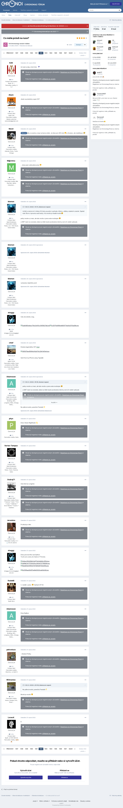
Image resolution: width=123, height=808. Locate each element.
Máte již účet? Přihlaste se (99, 4)
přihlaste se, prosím (48, 79)
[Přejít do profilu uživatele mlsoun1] (94, 42)
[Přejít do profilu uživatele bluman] (11, 208)
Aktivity (15, 10)
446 (12, 597)
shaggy (11, 313)
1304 (50, 53)
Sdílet (70, 44)
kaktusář (115, 47)
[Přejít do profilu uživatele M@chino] (11, 167)
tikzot (11, 129)
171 (12, 435)
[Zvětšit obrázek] (35, 325)
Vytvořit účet (116, 4)
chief (11, 343)
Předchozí (9, 53)
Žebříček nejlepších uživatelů (60, 15)
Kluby (3, 15)
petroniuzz (11, 650)
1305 (55, 53)
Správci (32, 15)
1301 (36, 53)
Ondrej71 (11, 480)
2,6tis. (12, 462)
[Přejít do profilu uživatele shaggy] (11, 319)
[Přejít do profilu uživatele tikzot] (11, 135)
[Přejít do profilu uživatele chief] (11, 349)
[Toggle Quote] (23, 207)
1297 (16, 53)
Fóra (9, 15)
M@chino (11, 161)
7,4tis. (12, 696)
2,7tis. (12, 329)
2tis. (12, 218)
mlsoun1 (99, 40)
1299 (26, 53)
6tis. (12, 79)
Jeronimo (11, 520)
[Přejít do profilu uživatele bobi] (11, 69)
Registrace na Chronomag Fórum (71, 72)
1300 (31, 53)
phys (11, 419)
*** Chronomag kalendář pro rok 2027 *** (45, 31)
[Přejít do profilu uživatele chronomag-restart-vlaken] (5, 45)
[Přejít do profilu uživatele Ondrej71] (11, 486)
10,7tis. (12, 537)
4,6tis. (12, 111)
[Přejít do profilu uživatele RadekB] (11, 587)
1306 (60, 53)
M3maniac (11, 680)
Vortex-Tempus (11, 446)
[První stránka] (4, 53)
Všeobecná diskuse (26, 46)
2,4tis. (12, 177)
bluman (11, 202)
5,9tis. (12, 734)
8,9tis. (12, 496)
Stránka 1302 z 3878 (82, 54)
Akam (11, 95)
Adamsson (42, 207)
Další (70, 53)
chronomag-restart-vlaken (20, 43)
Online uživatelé (43, 15)
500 (12, 666)
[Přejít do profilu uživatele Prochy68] (94, 48)
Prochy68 (100, 47)
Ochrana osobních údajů (59, 801)
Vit (113, 40)
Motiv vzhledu (44, 801)
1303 (45, 53)
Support (44, 10)
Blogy (25, 15)
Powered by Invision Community (61, 805)
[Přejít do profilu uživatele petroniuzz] (11, 656)
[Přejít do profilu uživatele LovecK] (11, 724)
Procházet (6, 10)
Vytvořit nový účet (25, 777)
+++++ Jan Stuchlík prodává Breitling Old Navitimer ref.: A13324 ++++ (45, 26)
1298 (21, 53)
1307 (65, 53)
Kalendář (17, 15)
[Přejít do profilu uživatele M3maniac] (11, 686)
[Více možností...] (85, 63)
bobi (11, 63)
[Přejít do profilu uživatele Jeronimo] (11, 527)
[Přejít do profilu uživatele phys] (11, 425)
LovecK (11, 717)
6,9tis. (12, 145)
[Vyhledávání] (119, 10)
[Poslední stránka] (75, 53)
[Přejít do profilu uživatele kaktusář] (109, 48)
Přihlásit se (64, 777)
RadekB (11, 581)
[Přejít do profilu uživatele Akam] (11, 101)
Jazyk (35, 801)
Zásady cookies (85, 801)
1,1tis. (12, 393)
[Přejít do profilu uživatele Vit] (109, 42)
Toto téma (112, 10)
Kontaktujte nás (73, 801)
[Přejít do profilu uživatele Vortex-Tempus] (11, 452)
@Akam (24, 133)
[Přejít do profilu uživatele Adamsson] (11, 383)
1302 (41, 53)
